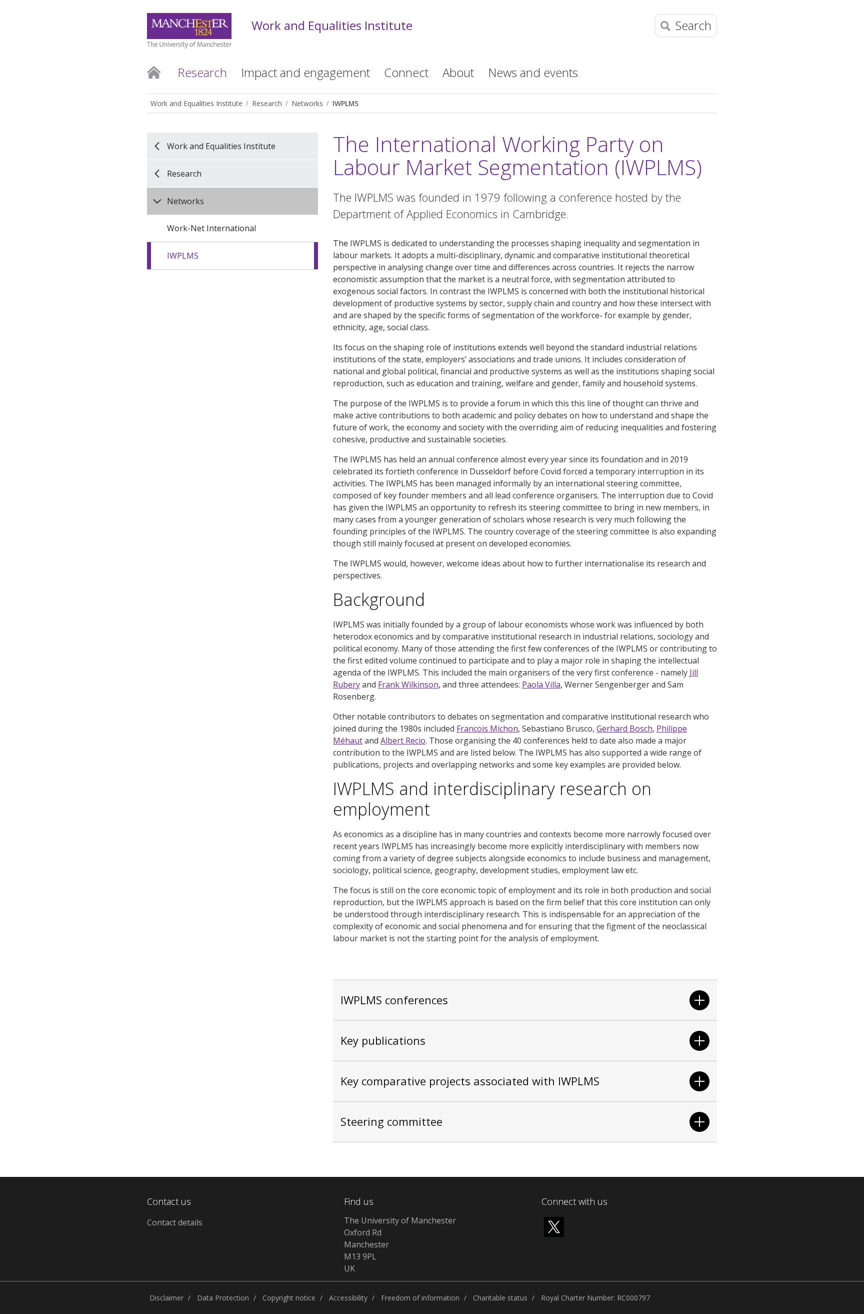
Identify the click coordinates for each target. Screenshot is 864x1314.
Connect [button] (406, 72)
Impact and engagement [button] (305, 72)
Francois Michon (487, 728)
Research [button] (202, 72)
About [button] (458, 72)
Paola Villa (541, 684)
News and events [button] (533, 72)
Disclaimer (167, 1297)
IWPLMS (345, 103)
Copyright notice (289, 1297)
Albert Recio (403, 740)
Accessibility (348, 1297)
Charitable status (500, 1297)
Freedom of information (420, 1297)
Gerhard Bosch (624, 728)
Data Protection (223, 1297)
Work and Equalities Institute (332, 26)
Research (267, 103)
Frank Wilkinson (408, 684)
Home (153, 72)
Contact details (174, 1222)
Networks (307, 103)
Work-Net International (211, 228)
